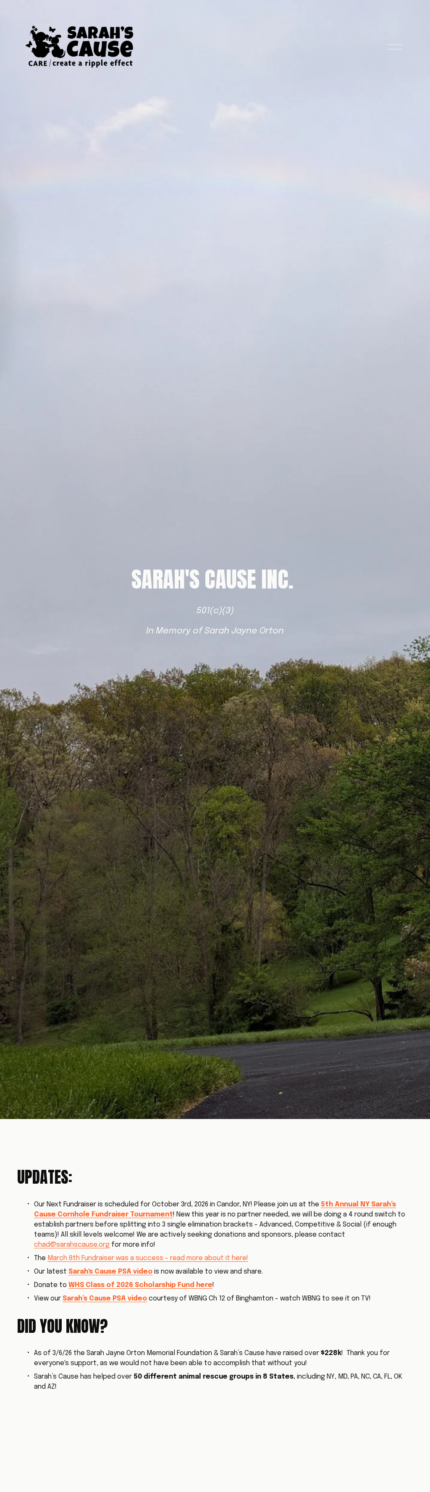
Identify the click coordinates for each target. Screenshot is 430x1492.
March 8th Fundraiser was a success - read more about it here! (147, 1258)
